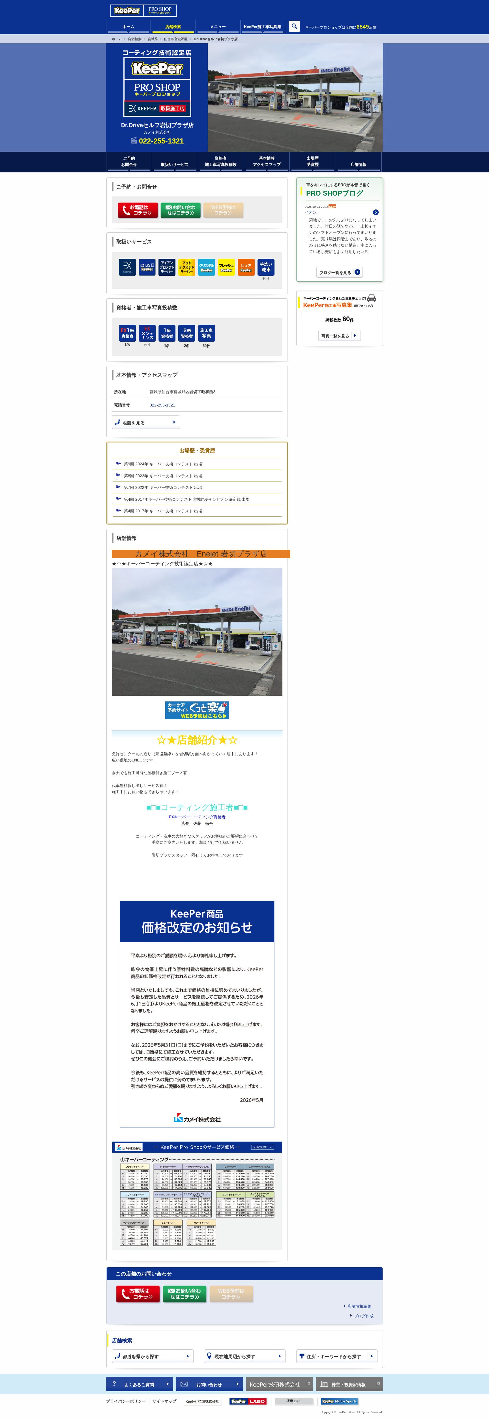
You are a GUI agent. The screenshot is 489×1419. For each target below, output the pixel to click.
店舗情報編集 (359, 1306)
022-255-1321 (162, 405)
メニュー (218, 26)
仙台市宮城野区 (176, 39)
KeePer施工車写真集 (262, 26)
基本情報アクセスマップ (267, 161)
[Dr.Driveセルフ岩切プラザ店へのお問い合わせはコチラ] (181, 211)
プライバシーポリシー (126, 1401)
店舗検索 (173, 26)
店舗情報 (358, 164)
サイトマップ (164, 1401)
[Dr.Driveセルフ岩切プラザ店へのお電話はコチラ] (138, 211)
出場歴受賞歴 (313, 161)
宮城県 (153, 39)
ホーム (128, 26)
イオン (311, 212)
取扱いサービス (175, 164)
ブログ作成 (364, 1316)
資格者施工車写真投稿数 (221, 161)
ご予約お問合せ (129, 161)
